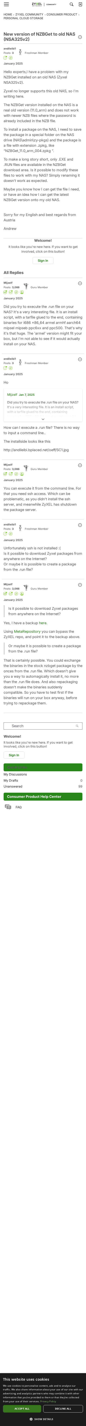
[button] (80, 37)
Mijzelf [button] (8, 282)
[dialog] (43, 1399)
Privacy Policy (48, 1401)
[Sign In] (80, 4)
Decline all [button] (63, 1408)
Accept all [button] (22, 1408)
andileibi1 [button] (10, 48)
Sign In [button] (43, 261)
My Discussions (15, 774)
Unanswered (43, 786)
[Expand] (43, 419)
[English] (43, 4)
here (42, 623)
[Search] (71, 4)
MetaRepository (27, 631)
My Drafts (43, 780)
